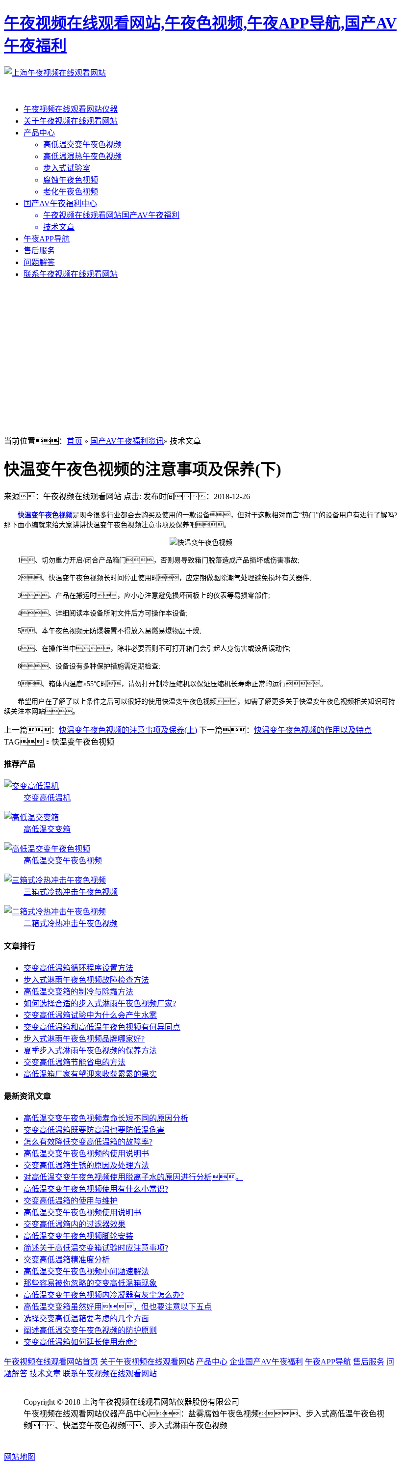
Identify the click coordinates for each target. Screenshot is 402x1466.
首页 (74, 441)
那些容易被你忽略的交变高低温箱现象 (90, 1283)
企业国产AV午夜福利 (266, 1362)
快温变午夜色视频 (45, 515)
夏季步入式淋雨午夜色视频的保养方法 (90, 1050)
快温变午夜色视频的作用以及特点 (313, 730)
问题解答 (39, 262)
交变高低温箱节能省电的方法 (75, 1062)
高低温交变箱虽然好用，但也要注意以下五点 (118, 1307)
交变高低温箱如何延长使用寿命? (80, 1342)
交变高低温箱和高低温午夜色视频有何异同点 (102, 1027)
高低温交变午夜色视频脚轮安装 (78, 1236)
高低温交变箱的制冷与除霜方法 (78, 991)
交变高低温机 (47, 798)
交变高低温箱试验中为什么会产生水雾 (90, 1015)
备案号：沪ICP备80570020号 (81, 1437)
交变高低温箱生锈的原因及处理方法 (86, 1165)
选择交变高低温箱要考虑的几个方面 (86, 1318)
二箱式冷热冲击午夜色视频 (71, 923)
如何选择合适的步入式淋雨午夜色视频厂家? (100, 1003)
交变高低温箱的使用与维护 (71, 1201)
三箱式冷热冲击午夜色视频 (71, 892)
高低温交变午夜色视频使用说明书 (82, 1212)
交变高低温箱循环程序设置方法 (78, 968)
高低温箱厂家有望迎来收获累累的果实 (90, 1074)
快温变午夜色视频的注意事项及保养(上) (128, 730)
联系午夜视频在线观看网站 (71, 274)
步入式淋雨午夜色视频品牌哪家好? (84, 1039)
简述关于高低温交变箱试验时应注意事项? (96, 1248)
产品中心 (39, 133)
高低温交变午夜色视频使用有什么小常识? (96, 1189)
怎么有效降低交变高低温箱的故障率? (88, 1142)
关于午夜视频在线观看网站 (71, 121)
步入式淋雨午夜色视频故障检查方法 (86, 980)
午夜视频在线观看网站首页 (51, 1362)
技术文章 (45, 1373)
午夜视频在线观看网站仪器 (71, 109)
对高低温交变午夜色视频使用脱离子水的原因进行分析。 (133, 1177)
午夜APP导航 (47, 239)
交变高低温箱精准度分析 (67, 1259)
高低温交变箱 (47, 829)
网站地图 (19, 1457)
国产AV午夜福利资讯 (127, 441)
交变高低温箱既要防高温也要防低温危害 (94, 1130)
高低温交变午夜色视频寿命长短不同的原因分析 (106, 1118)
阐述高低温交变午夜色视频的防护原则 (90, 1330)
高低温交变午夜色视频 (63, 860)
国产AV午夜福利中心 (60, 203)
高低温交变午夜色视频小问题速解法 (86, 1271)
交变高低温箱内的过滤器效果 (75, 1224)
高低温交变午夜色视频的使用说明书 (86, 1153)
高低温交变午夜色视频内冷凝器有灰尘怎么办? (104, 1295)
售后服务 (39, 250)
